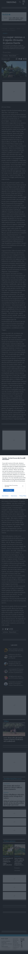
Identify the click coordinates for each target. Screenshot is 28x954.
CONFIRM (9, 490)
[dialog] (14, 477)
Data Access (14, 495)
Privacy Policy (22, 495)
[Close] (24, 458)
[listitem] (14, 486)
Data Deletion (5, 495)
